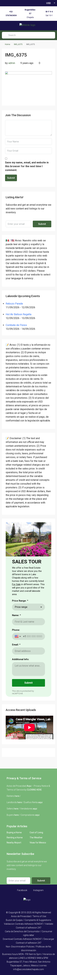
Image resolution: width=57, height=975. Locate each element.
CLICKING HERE (34, 789)
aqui (40, 802)
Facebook (22, 890)
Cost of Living (36, 832)
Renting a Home (15, 837)
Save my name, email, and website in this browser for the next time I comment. (27, 166)
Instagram (38, 890)
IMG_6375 (18, 44)
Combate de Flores (16, 325)
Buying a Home (14, 832)
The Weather (36, 837)
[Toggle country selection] (18, 636)
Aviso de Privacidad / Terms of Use (28, 916)
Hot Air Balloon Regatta (18, 314)
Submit (11, 177)
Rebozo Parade (14, 303)
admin (11, 63)
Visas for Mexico (38, 842)
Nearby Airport (14, 842)
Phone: (16, 630)
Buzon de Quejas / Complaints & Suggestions (28, 920)
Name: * (16, 615)
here (17, 796)
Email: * (16, 644)
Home (7, 44)
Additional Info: (20, 659)
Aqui (29, 786)
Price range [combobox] (21, 606)
